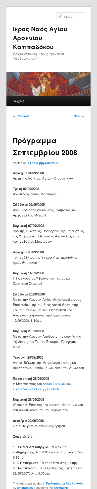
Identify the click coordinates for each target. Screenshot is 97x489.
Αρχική (19, 101)
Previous (21, 116)
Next (79, 116)
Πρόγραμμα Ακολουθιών (65, 483)
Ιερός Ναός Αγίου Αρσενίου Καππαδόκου (40, 37)
